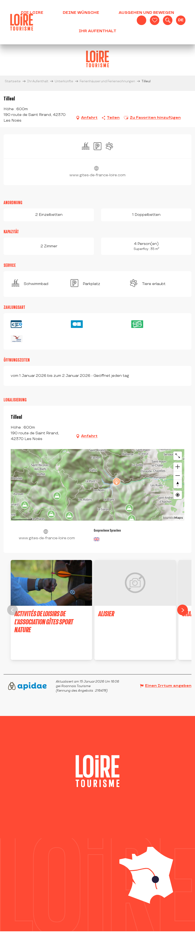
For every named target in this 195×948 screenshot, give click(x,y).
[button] (167, 20)
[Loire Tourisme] (21, 22)
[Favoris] (154, 20)
